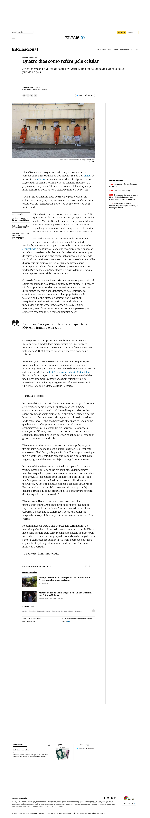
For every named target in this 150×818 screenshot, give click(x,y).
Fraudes (64, 611)
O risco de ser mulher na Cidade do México (20, 227)
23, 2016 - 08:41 (40, 89)
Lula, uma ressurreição (123, 191)
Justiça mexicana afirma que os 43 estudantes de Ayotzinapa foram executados (64, 579)
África (110, 50)
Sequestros (78, 611)
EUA (137, 50)
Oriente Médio (124, 50)
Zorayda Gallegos (31, 87)
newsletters (18, 745)
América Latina (101, 50)
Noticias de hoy (101, 813)
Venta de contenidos (23, 813)
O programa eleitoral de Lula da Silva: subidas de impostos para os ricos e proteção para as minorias (123, 197)
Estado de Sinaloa (29, 57)
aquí (68, 621)
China (132, 50)
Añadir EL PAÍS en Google (86, 95)
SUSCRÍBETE (121, 32)
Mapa (60, 813)
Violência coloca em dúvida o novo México (20, 219)
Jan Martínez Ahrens (45, 598)
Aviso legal (33, 813)
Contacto (14, 813)
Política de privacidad (52, 813)
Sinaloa (86, 175)
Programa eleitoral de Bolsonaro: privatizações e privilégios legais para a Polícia (123, 206)
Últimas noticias (116, 180)
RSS (91, 813)
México (40, 179)
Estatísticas (56, 611)
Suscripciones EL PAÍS (69, 813)
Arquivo (58, 745)
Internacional (25, 49)
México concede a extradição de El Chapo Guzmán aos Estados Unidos (65, 594)
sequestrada (29, 248)
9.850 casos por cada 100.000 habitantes (71, 372)
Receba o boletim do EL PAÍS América (38, 566)
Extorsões (32, 611)
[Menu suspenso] (13, 38)
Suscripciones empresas (83, 813)
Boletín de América (21, 750)
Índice (95, 813)
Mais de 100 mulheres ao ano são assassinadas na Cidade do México (20, 236)
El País (41, 583)
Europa (116, 50)
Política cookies (40, 813)
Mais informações (28, 621)
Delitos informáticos (43, 611)
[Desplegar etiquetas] (93, 610)
